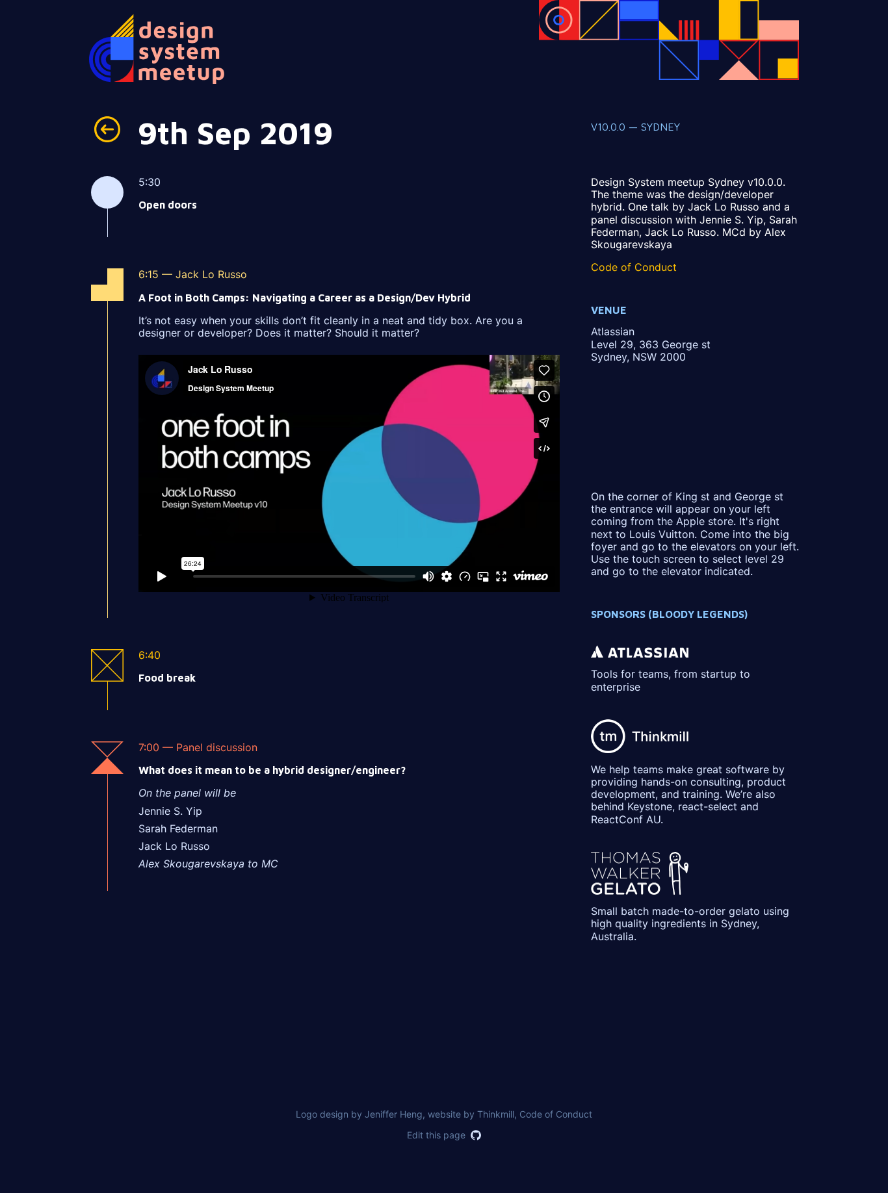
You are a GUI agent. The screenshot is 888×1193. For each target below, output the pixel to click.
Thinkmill (495, 1114)
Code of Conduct (634, 267)
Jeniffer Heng (394, 1114)
